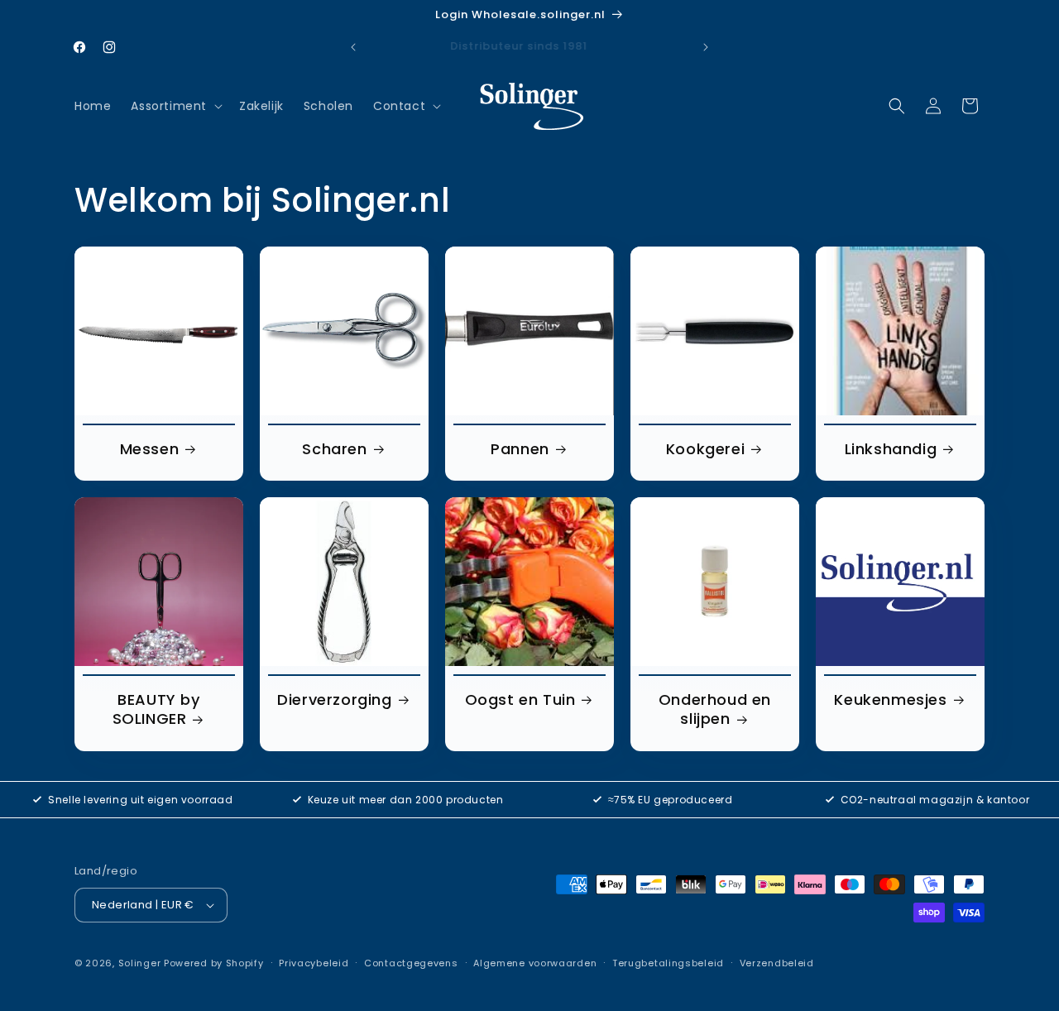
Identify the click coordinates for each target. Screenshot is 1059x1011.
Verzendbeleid (777, 963)
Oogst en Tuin (520, 699)
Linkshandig (891, 448)
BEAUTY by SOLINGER (156, 709)
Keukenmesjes (890, 699)
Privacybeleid (313, 963)
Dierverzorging (334, 699)
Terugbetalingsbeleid (668, 963)
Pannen (520, 448)
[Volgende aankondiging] (706, 47)
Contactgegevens (411, 963)
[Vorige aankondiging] (353, 47)
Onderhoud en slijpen (715, 709)
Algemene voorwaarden (535, 963)
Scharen (334, 448)
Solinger (139, 963)
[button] (175, 106)
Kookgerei (705, 448)
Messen (150, 448)
